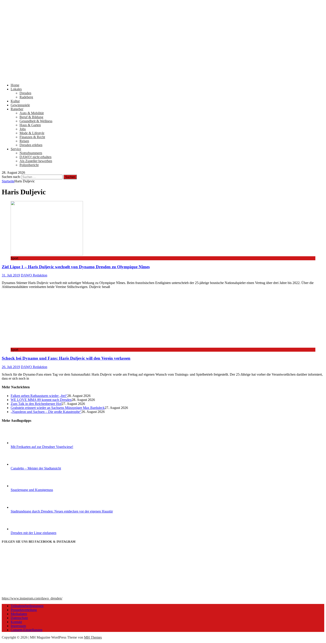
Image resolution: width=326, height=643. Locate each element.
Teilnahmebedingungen (27, 606)
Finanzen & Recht (32, 137)
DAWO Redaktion (34, 275)
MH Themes (93, 637)
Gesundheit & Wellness (36, 121)
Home (15, 85)
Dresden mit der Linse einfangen (33, 533)
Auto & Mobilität (32, 113)
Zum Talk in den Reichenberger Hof (36, 404)
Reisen (24, 141)
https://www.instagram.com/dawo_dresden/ (32, 598)
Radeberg (26, 97)
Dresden (25, 93)
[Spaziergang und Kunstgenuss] (27, 486)
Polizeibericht (29, 165)
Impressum (18, 626)
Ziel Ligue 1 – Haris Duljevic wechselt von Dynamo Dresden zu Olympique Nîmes (76, 266)
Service (16, 149)
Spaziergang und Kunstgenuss (32, 490)
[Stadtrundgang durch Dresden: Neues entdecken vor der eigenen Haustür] (27, 507)
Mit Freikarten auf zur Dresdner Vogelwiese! (42, 447)
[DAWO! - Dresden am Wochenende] (163, 77)
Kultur (15, 101)
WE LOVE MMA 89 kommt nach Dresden (41, 400)
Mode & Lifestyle (32, 133)
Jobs (23, 129)
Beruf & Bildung (31, 117)
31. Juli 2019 (11, 275)
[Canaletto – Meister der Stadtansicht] (27, 464)
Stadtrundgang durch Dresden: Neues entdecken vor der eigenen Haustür (62, 511)
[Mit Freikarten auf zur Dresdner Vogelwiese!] (27, 443)
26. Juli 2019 (11, 367)
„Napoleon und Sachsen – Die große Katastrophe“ (46, 412)
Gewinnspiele (20, 105)
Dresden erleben (31, 145)
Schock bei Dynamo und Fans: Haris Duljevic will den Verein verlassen (66, 358)
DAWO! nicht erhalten (35, 157)
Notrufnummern (31, 153)
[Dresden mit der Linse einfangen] (27, 529)
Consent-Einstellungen (26, 630)
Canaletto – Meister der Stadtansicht (36, 468)
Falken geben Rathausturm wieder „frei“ (39, 396)
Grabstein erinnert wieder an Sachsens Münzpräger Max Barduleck (58, 408)
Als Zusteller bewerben (36, 161)
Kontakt (16, 622)
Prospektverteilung (24, 610)
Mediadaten (19, 614)
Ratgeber (17, 109)
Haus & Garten (30, 125)
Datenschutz (19, 618)
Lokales (16, 89)
